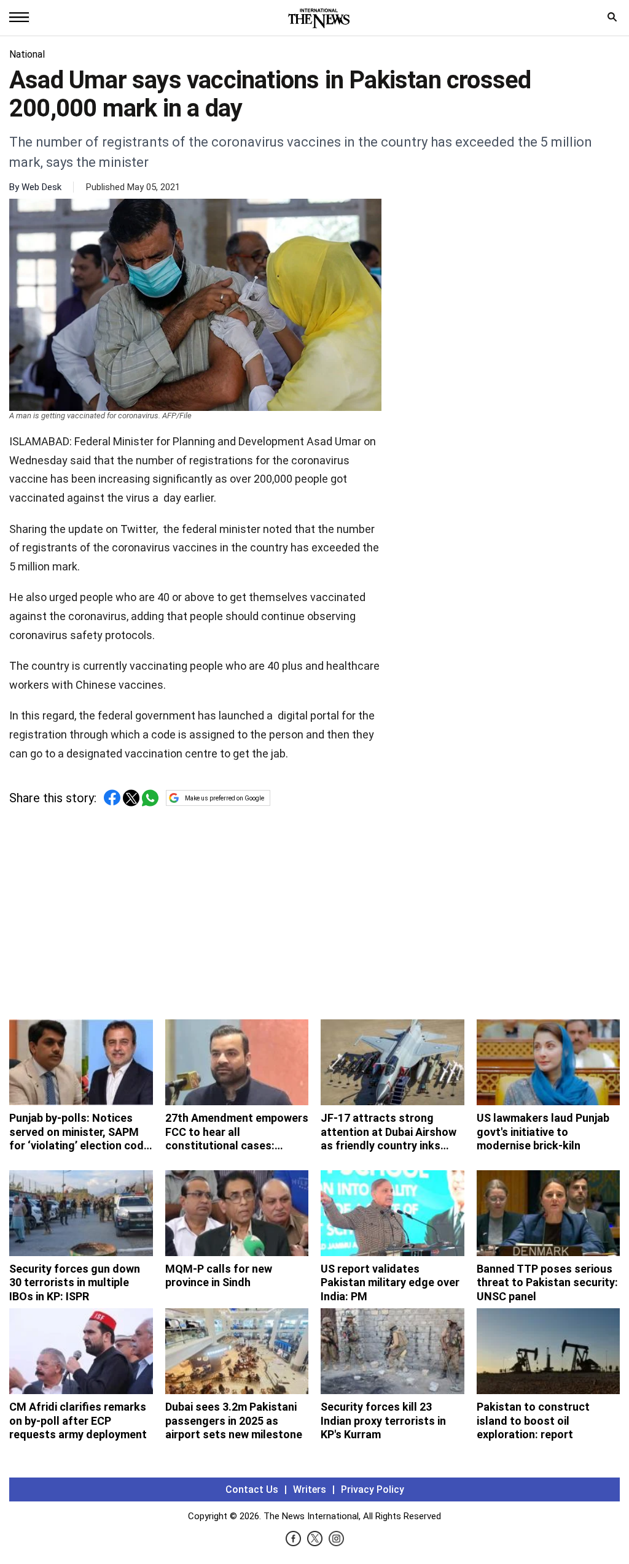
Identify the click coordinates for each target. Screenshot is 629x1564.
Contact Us (251, 1489)
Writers (309, 1489)
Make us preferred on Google (224, 798)
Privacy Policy (372, 1489)
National (27, 54)
